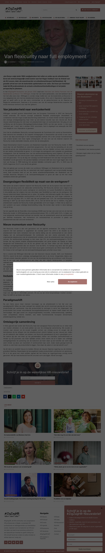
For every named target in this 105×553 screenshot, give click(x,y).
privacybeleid (68, 274)
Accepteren (72, 282)
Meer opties (50, 282)
